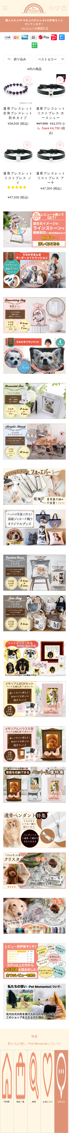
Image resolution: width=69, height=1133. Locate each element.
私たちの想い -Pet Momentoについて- (34, 1043)
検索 (34, 1036)
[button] (17, 187)
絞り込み (19, 59)
